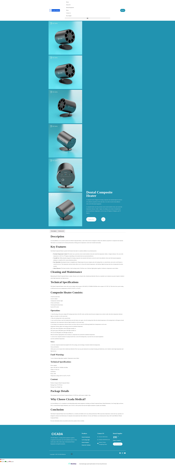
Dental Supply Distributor (62, 405)
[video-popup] (103, 219)
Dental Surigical (85, 442)
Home (67, 2)
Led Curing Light (115, 403)
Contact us (68, 13)
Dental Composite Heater (63, 276)
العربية (7, 461)
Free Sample (68, 15)
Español (3, 461)
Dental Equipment (70, 7)
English (2, 459)
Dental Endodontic (107, 403)
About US (68, 4)
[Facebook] (120, 453)
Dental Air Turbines (86, 445)
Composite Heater (77, 240)
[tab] (54, 231)
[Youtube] (125, 453)
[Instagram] (122, 453)
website (82, 420)
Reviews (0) (61, 231)
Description (53, 231)
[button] (87, 18)
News (67, 10)
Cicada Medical (55, 240)
